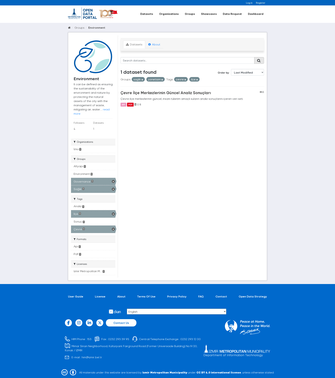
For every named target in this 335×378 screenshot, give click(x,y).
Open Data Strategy (253, 296)
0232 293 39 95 (118, 339)
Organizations (169, 14)
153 (89, 339)
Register (260, 2)
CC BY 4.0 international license (218, 372)
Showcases (209, 14)
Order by (223, 72)
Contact (221, 296)
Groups (190, 14)
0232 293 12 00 (190, 339)
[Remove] (142, 79)
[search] (259, 60)
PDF (130, 104)
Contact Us (121, 323)
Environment (96, 27)
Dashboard (255, 14)
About (155, 44)
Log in (249, 2)
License (100, 296)
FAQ (201, 296)
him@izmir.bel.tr (92, 357)
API (123, 104)
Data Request (232, 14)
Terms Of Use (146, 296)
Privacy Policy (177, 296)
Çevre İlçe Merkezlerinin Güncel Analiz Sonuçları (166, 92)
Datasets (146, 14)
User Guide (75, 296)
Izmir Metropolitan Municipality (164, 372)
